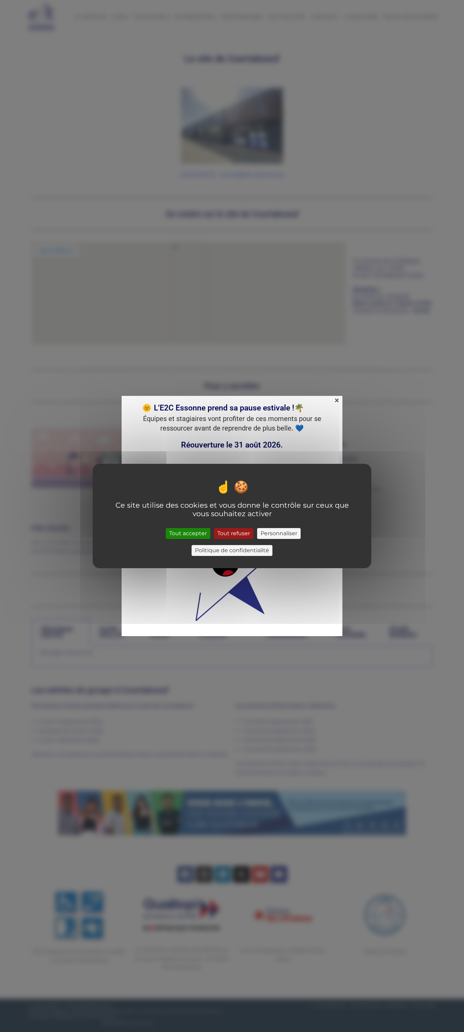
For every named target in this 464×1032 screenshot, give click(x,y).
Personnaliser (279, 533)
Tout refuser (233, 533)
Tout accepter (188, 533)
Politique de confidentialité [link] (232, 550)
